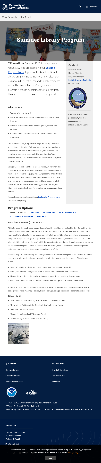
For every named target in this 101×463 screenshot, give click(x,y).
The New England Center (15, 432)
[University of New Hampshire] (17, 6)
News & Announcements (15, 381)
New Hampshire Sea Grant (16, 17)
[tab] (18, 213)
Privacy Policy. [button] (72, 453)
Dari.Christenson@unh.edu (79, 80)
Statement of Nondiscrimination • (67, 409)
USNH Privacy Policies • (15, 409)
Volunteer (56, 381)
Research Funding (12, 370)
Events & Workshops (60, 370)
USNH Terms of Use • (33, 409)
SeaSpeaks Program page (49, 197)
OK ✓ (51, 458)
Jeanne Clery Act (86, 409)
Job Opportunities (59, 376)
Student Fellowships (13, 376)
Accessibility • (47, 409)
